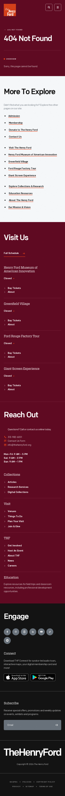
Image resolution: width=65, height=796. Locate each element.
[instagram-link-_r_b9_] (15, 631)
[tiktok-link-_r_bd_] (49, 631)
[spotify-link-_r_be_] (7, 640)
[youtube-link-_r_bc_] (41, 631)
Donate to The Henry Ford (23, 130)
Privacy (16, 787)
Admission (14, 116)
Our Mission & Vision (19, 207)
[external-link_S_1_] (32, 437)
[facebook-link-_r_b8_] (7, 631)
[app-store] (16, 677)
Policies (27, 782)
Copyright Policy (45, 782)
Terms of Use (46, 787)
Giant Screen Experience (22, 176)
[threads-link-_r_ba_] (24, 631)
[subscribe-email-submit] (56, 725)
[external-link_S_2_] (32, 441)
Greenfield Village (18, 162)
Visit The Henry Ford (20, 148)
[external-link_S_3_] (32, 445)
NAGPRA (14, 782)
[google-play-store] (43, 677)
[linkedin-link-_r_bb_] (32, 631)
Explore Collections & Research (26, 186)
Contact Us (15, 137)
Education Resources (20, 193)
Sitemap (30, 787)
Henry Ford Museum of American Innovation (32, 155)
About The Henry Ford (21, 200)
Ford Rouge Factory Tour (22, 168)
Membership (16, 123)
